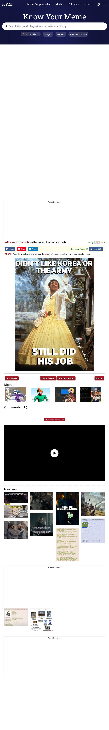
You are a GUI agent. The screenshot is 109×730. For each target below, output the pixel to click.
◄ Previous (11, 378)
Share (11, 249)
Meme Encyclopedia (38, 4)
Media (59, 4)
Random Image (66, 378)
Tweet (33, 249)
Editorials (73, 4)
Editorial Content (79, 34)
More (87, 4)
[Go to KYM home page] (7, 5)
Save (22, 249)
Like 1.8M (97, 249)
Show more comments (54, 420)
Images (48, 34)
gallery (47, 254)
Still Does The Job (16, 242)
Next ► (99, 378)
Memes (61, 34)
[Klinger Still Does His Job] (54, 314)
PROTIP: (8, 254)
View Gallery (48, 378)
